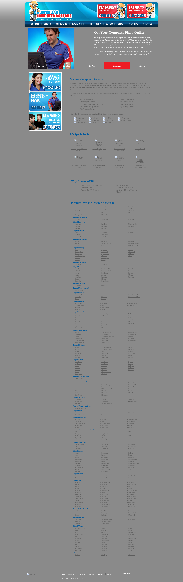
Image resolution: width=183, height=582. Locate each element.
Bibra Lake (78, 277)
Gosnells (77, 307)
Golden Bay (78, 425)
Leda (102, 351)
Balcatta (77, 453)
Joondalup (104, 320)
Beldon (77, 314)
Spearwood (131, 271)
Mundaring (104, 395)
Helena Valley (105, 385)
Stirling (130, 453)
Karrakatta (104, 401)
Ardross (77, 366)
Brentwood (104, 362)
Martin (103, 309)
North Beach (105, 467)
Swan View (131, 389)
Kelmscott (104, 211)
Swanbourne (105, 264)
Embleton (104, 224)
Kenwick (104, 303)
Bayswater (78, 224)
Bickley (77, 332)
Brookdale (78, 213)
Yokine (130, 469)
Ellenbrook (78, 500)
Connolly (77, 318)
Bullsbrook (78, 494)
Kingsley (104, 324)
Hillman (77, 427)
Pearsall (130, 528)
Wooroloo (131, 393)
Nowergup (104, 550)
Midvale (104, 391)
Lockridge (104, 494)
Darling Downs (79, 436)
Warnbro (131, 427)
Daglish (77, 243)
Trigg (130, 455)
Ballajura (77, 482)
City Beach (78, 241)
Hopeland (78, 438)
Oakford (104, 440)
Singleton (131, 423)
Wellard (130, 357)
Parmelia (131, 349)
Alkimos (77, 530)
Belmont (77, 234)
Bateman (77, 370)
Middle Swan (105, 500)
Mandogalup (105, 353)
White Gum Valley (134, 297)
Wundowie (131, 555)
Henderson (104, 273)
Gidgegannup (79, 502)
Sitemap (91, 574)
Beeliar (77, 275)
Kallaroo (104, 322)
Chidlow (77, 391)
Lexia (103, 492)
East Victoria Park (106, 511)
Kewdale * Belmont (107, 336)
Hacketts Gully (79, 342)
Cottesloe (104, 285)
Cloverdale (78, 236)
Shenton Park (132, 401)
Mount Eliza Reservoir (82, 414)
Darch (76, 544)
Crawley (77, 475)
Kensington (105, 444)
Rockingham (105, 425)
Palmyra (130, 364)
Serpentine (131, 434)
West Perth (131, 412)
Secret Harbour (133, 419)
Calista (77, 351)
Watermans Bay (133, 459)
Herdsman (104, 453)
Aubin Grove (79, 271)
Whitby (130, 436)
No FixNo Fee (92, 65)
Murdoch (104, 374)
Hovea (103, 387)
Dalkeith (77, 403)
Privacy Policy (81, 574)
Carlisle (77, 515)
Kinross (103, 326)
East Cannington (80, 256)
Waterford (131, 448)
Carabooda (78, 538)
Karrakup (104, 432)
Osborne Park (105, 469)
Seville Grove (132, 209)
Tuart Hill (131, 457)
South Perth (131, 444)
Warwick (131, 322)
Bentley (77, 250)
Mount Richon (105, 215)
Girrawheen (78, 548)
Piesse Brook (132, 334)
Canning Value (79, 305)
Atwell (77, 269)
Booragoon (78, 374)
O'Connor (104, 297)
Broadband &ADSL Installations (140, 166)
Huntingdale (78, 309)
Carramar (77, 540)
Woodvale (131, 324)
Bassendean (105, 219)
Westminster (132, 465)
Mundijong (104, 438)
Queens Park (105, 254)
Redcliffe (104, 236)
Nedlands (131, 399)
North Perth (105, 523)
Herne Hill (104, 484)
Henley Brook (105, 482)
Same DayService (40, 65)
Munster (104, 279)
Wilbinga (104, 555)
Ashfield (77, 219)
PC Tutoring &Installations (119, 166)
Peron (103, 421)
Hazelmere (78, 506)
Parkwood (104, 252)
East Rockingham (80, 423)
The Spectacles (132, 353)
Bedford (77, 226)
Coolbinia (78, 461)
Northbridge (105, 412)
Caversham (78, 496)
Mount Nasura (105, 213)
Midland (104, 502)
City (102, 414)
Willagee (131, 366)
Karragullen (105, 209)
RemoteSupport (117, 65)
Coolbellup (78, 281)
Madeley (104, 538)
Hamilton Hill (105, 269)
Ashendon (78, 209)
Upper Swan (132, 496)
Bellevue (77, 387)
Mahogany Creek (106, 389)
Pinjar (130, 530)
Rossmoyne (105, 258)
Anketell (77, 347)
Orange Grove (132, 303)
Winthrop (131, 370)
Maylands (104, 226)
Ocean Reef (131, 316)
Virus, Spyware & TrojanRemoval (79, 149)
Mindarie (104, 546)
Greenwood (78, 328)
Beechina (77, 385)
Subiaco (103, 245)
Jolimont (104, 241)
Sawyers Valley (133, 385)
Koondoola (104, 534)
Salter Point (105, 448)
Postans (130, 351)
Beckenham (78, 303)
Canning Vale (79, 252)
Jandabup (104, 530)
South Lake (131, 269)
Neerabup (104, 548)
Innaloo (103, 455)
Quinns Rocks (132, 532)
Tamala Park (132, 538)
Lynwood (104, 250)
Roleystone (131, 207)
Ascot (76, 232)
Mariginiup (104, 542)
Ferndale (77, 258)
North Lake (105, 281)
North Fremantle (106, 294)
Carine (77, 457)
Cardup (77, 434)
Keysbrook (104, 434)
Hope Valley (78, 355)
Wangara (131, 544)
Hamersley (78, 471)
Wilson (130, 256)
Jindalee (103, 532)
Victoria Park (132, 446)
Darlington (78, 393)
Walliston (131, 338)
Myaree (130, 362)
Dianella (77, 228)
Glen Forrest (78, 395)
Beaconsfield (79, 294)
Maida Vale (104, 340)
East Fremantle (79, 290)
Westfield (131, 211)
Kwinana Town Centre (108, 349)
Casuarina (78, 353)
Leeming (77, 260)
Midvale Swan (105, 504)
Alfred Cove (78, 362)
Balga (76, 455)
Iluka (103, 318)
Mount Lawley (132, 224)
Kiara (103, 488)
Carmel (77, 336)
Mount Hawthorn (106, 519)
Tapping (130, 540)
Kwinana (77, 357)
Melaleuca (104, 498)
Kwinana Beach (106, 347)
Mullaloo (131, 314)
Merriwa (104, 544)
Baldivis (77, 419)
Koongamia (105, 490)
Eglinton (77, 546)
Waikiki (130, 425)
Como (76, 446)
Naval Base (104, 357)
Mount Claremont (106, 243)
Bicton (77, 372)
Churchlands (78, 459)
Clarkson (77, 542)
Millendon (104, 506)
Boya (76, 389)
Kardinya (104, 366)
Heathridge (104, 314)
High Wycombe (106, 332)
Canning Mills (79, 334)
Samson (103, 299)
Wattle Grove (132, 340)
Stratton (130, 488)
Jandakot (104, 275)
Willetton (131, 254)
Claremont (78, 264)
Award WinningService (66, 65)
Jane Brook (104, 486)
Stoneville (131, 387)
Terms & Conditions (67, 574)
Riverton (104, 256)
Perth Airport (105, 234)
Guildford (78, 504)
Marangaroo (105, 540)
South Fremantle (133, 294)
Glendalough (79, 467)
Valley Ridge (132, 498)
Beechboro (78, 486)
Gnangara (78, 550)
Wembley (131, 241)
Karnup (103, 419)
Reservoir (131, 336)
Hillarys (103, 316)
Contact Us (110, 574)
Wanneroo (131, 546)
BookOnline (142, 65)
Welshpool (131, 252)
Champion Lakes (80, 215)
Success (130, 273)
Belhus (77, 488)
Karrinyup (104, 459)
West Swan (131, 502)
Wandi (130, 355)
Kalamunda (105, 334)
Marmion (104, 328)
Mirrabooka (105, 463)
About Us (101, 574)
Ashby (77, 532)
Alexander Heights (80, 528)
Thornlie (131, 305)
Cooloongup (78, 421)
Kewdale (104, 232)
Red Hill (130, 486)
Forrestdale (131, 83)
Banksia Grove (79, 534)
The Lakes (131, 391)
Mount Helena (105, 393)
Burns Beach (78, 316)
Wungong (131, 213)
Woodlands (131, 467)
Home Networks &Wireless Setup (119, 149)
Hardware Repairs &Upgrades (99, 166)
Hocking (104, 528)
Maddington (105, 307)
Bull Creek (104, 364)
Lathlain (104, 515)
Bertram (77, 349)
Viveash (130, 500)
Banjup (77, 273)
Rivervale (131, 232)
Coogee (77, 279)
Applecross (78, 364)
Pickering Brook (133, 332)
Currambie (78, 322)
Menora (103, 461)
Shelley (103, 260)
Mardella (104, 436)
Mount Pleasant (106, 372)
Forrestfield (78, 338)
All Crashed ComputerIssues (79, 166)
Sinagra (130, 536)
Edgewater (78, 326)
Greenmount (105, 383)
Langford (104, 305)
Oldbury (130, 432)
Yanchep (131, 550)
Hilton (77, 299)
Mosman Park (79, 378)
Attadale (77, 368)
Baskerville (78, 484)
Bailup (77, 383)
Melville (104, 370)
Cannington (78, 254)
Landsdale (104, 536)
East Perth (78, 412)
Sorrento (131, 320)
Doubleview (78, 465)
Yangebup (131, 277)
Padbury (130, 318)
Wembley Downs (133, 243)
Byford (77, 432)
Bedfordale (78, 211)
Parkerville (131, 383)
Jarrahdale (78, 440)
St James (130, 250)
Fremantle (78, 297)
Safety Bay (121, 83)
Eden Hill (131, 219)
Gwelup (77, 469)
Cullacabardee (79, 498)
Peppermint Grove (80, 408)
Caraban (77, 555)
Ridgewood (131, 534)
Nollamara (104, 465)
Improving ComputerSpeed (99, 149)
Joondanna (104, 457)
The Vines (131, 494)
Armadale (78, 207)
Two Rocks (131, 542)
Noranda (131, 226)
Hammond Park (106, 271)
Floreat (77, 245)
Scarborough (105, 471)
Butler (76, 536)
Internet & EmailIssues (140, 149)
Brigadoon (78, 492)
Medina (103, 355)
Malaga (103, 496)
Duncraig (77, 324)
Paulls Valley (105, 342)
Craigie (77, 320)
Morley (103, 228)
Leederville (78, 523)
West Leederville (133, 245)
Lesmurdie (104, 338)
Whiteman (131, 504)
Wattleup (131, 275)
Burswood (78, 513)
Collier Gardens (79, 444)
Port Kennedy (105, 423)
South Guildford (133, 490)
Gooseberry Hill (80, 340)
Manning (104, 446)
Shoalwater (131, 421)
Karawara (78, 448)
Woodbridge (132, 506)
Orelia (130, 347)
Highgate (77, 521)
